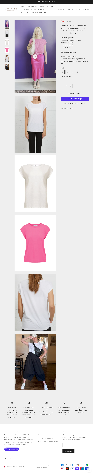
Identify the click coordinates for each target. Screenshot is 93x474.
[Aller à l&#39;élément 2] (6, 33)
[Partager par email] (75, 108)
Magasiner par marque (37, 9)
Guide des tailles (25, 12)
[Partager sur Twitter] (70, 108)
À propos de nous (32, 7)
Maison (23, 7)
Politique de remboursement (48, 441)
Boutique (41, 7)
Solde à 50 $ (49, 7)
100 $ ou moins (25, 9)
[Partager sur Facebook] (67, 108)
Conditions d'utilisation (46, 438)
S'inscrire (68, 451)
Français (60, 9)
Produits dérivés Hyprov (39, 12)
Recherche (42, 435)
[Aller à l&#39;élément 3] (6, 41)
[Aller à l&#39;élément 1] (6, 24)
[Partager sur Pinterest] (73, 108)
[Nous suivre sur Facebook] (5, 458)
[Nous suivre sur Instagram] (10, 458)
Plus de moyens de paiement (74, 103)
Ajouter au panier (75, 93)
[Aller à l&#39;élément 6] (6, 66)
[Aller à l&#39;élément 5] (6, 58)
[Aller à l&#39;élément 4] (6, 50)
